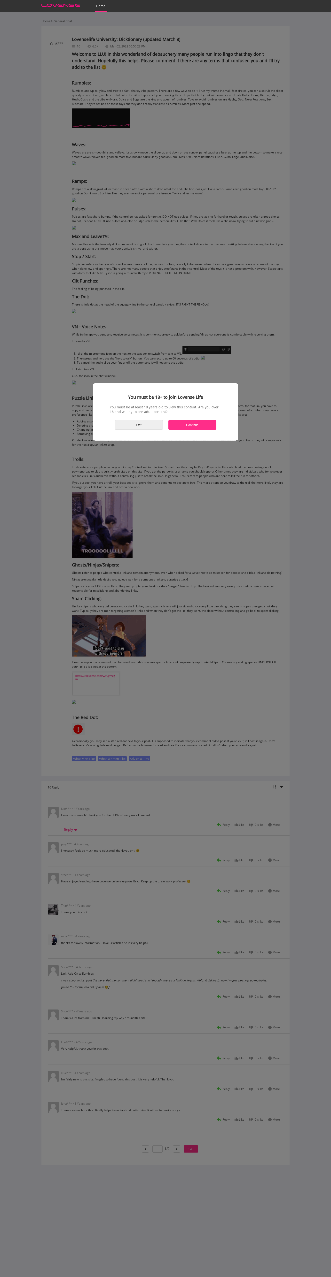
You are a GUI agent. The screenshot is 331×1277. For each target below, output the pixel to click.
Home (100, 6)
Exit (139, 425)
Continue (192, 425)
